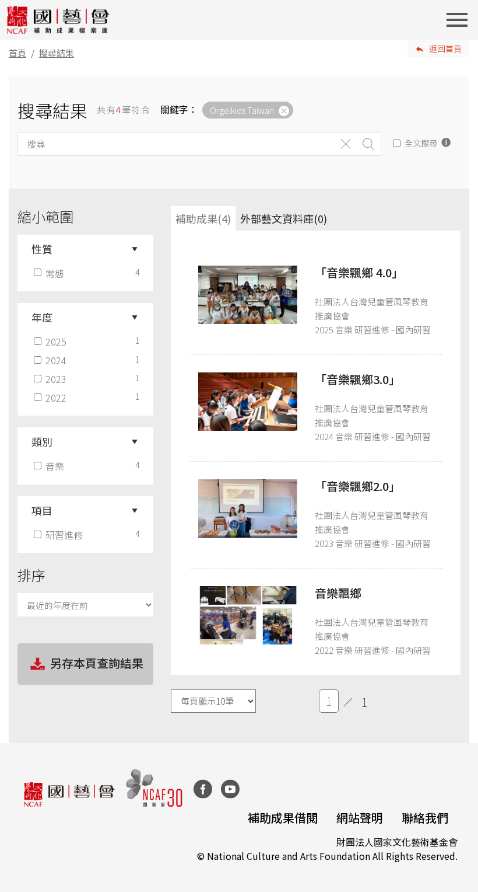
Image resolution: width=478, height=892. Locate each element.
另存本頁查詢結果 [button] (96, 662)
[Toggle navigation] (460, 20)
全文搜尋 (421, 143)
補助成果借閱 (283, 817)
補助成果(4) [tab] (203, 218)
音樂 (54, 466)
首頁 (17, 53)
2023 (55, 379)
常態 (54, 273)
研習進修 (64, 535)
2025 (55, 341)
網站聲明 (359, 817)
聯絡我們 (425, 817)
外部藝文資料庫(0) (283, 218)
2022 (55, 398)
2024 (55, 360)
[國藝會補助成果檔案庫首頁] (58, 20)
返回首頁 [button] (445, 48)
